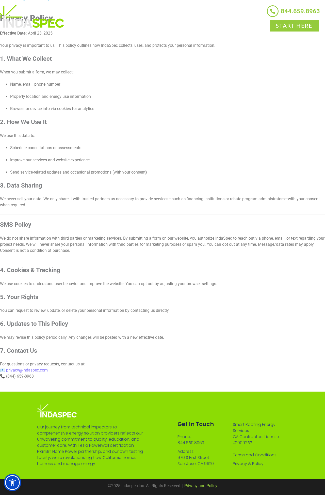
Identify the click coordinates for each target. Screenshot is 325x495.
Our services (116, 24)
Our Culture (166, 24)
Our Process (216, 24)
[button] (12, 482)
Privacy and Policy (200, 485)
